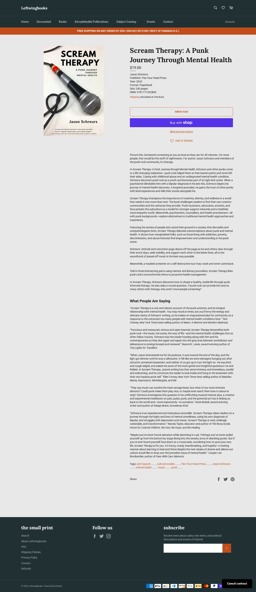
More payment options (181, 131)
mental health (144, 467)
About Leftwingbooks (33, 541)
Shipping (134, 97)
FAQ (23, 546)
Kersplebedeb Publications (91, 21)
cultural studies (166, 463)
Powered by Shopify (53, 586)
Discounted (44, 21)
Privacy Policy (29, 557)
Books (63, 21)
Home (25, 21)
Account (230, 21)
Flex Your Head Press (193, 463)
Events (151, 21)
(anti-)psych (144, 463)
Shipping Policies (31, 552)
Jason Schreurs (221, 463)
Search (25, 535)
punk (174, 467)
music (161, 467)
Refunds (26, 568)
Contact (168, 21)
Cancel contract (237, 583)
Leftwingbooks (34, 8)
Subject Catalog (126, 21)
